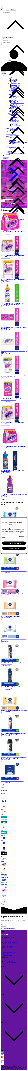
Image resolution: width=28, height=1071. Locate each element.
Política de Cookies (10, 207)
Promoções (5, 40)
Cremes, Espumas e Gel (16, 105)
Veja (1, 303)
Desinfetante (14, 117)
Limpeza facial (14, 95)
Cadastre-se (13, 9)
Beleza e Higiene (9, 77)
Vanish (2, 231)
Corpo (10, 78)
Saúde (7, 136)
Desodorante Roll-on (15, 85)
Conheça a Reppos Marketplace (10, 942)
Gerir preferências (14, 548)
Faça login (14, 203)
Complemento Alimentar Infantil (16, 132)
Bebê (10, 111)
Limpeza (8, 113)
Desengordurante (15, 120)
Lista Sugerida (6, 38)
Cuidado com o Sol (13, 97)
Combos (8, 149)
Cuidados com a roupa (13, 129)
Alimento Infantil (15, 144)
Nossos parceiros (7, 943)
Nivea (2, 571)
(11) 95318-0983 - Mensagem (9, 962)
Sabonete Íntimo (14, 92)
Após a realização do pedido (9, 952)
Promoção (8, 146)
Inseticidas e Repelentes (16, 125)
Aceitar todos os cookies (14, 543)
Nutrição (8, 131)
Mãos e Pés (11, 108)
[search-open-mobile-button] (1, 44)
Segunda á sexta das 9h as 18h (9, 960)
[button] (15, 24)
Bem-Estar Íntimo (12, 90)
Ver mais (2, 499)
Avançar (2, 201)
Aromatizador (14, 128)
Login (8, 9)
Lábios (10, 101)
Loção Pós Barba (15, 107)
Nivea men (3, 686)
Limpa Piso (13, 119)
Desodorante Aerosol (15, 83)
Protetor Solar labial (15, 100)
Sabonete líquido (15, 86)
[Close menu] (1, 5)
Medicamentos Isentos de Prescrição (19, 142)
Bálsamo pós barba (15, 106)
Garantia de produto (7, 955)
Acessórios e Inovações (11, 134)
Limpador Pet (14, 126)
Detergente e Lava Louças (17, 121)
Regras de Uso (6, 945)
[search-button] (1, 42)
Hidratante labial (14, 102)
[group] (14, 235)
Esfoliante (13, 89)
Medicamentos (12, 141)
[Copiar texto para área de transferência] (1, 235)
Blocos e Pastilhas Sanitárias (17, 115)
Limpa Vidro (14, 124)
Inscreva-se (3, 927)
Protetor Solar (14, 98)
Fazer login (3, 72)
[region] (14, 535)
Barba (10, 103)
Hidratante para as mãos (16, 109)
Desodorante (14, 79)
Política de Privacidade (10, 928)
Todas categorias (6, 75)
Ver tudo (8, 154)
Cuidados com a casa (13, 114)
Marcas (4, 37)
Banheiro (13, 123)
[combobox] (8, 42)
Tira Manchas (14, 130)
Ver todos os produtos (5, 784)
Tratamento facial (15, 96)
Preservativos (14, 91)
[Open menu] (1, 1)
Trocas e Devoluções (7, 953)
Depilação (13, 84)
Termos (21, 206)
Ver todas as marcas (5, 904)
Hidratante (13, 80)
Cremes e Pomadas (15, 112)
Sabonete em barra (15, 88)
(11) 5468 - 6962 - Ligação (9, 961)
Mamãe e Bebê (12, 143)
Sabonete (13, 82)
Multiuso (13, 118)
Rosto (10, 94)
